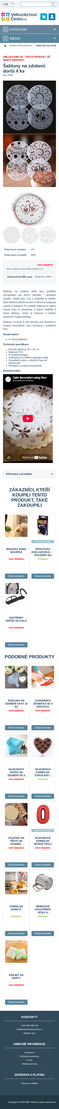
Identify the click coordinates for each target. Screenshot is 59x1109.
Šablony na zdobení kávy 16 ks (16, 703)
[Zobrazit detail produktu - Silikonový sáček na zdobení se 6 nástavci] (16, 746)
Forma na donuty (16, 908)
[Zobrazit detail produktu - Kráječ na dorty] (16, 951)
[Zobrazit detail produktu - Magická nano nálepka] (16, 525)
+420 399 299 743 (29, 1025)
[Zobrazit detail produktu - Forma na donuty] (16, 883)
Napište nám (29, 1033)
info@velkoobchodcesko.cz (29, 1029)
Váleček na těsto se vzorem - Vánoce (16, 841)
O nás (29, 1060)
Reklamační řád (29, 1064)
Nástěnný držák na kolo (16, 619)
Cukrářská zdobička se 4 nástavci (42, 703)
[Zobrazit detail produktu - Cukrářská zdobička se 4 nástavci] (42, 677)
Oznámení (29, 1052)
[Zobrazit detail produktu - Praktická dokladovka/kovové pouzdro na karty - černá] (42, 525)
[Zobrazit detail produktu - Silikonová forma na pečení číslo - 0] (42, 814)
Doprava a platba (29, 1083)
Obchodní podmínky (29, 1056)
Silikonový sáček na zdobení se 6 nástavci (16, 772)
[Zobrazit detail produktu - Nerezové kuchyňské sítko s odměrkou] (42, 883)
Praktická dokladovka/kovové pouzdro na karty (42, 552)
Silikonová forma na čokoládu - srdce (43, 772)
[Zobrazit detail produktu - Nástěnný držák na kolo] (16, 594)
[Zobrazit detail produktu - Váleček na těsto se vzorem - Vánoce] (16, 814)
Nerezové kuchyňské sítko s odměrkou (43, 909)
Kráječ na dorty (16, 977)
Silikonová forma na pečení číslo (43, 841)
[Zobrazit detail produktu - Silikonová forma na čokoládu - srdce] (42, 746)
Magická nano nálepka (16, 551)
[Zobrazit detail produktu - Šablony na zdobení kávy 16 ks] (16, 677)
